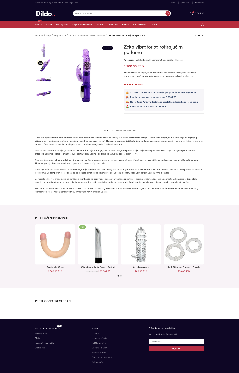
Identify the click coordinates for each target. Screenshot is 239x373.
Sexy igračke (60, 35)
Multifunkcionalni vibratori (92, 35)
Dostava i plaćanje (100, 348)
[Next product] (202, 35)
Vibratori (73, 35)
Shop (48, 35)
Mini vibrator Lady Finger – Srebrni (98, 267)
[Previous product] (195, 35)
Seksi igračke (41, 333)
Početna (39, 35)
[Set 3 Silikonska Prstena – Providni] (184, 244)
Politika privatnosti (100, 343)
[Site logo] (45, 13)
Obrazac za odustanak (102, 357)
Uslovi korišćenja (99, 338)
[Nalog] (202, 24)
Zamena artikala (99, 352)
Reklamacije (97, 362)
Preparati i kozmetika (44, 343)
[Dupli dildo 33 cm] (55, 244)
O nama (95, 333)
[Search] (167, 13)
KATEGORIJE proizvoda (48, 328)
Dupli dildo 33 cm (55, 267)
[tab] (105, 129)
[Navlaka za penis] (141, 244)
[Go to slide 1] (118, 276)
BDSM (37, 338)
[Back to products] (199, 35)
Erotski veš (40, 348)
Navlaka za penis (141, 267)
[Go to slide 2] (121, 276)
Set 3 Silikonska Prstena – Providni (183, 267)
